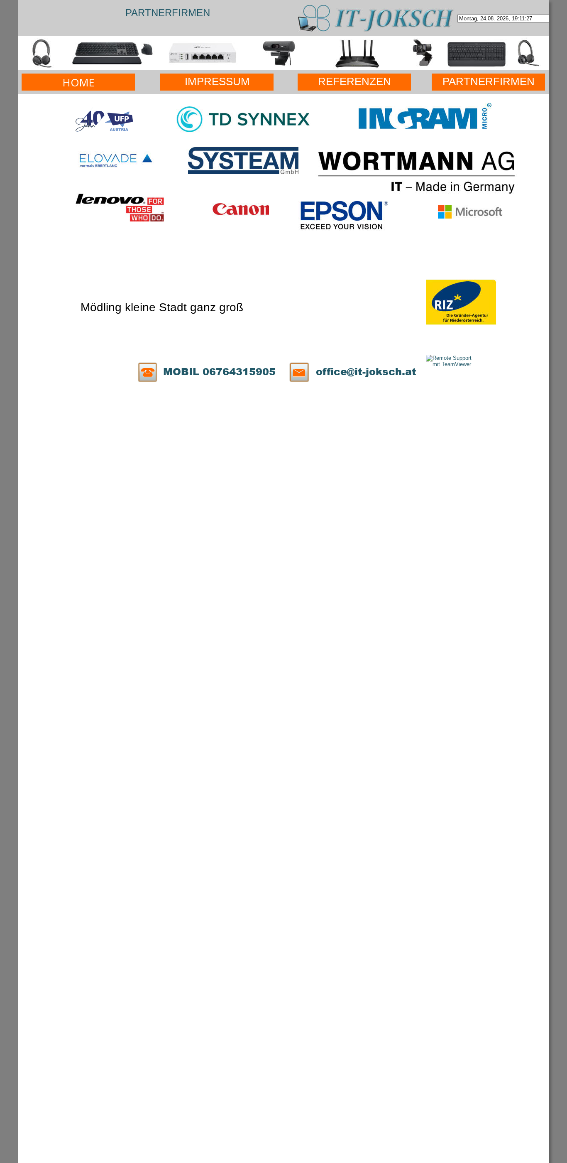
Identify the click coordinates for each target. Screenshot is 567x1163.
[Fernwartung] (451, 364)
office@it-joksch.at (366, 371)
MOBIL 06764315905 (219, 371)
